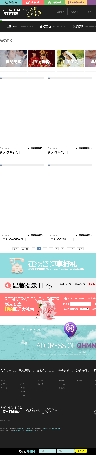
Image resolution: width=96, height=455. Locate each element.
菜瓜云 (10, 421)
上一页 (25, 249)
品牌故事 (8, 370)
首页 (15, 249)
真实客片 (46, 370)
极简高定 (22, 388)
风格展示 (26, 370)
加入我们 (4, 388)
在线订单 (62, 384)
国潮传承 (22, 391)
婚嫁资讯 (83, 370)
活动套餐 (66, 370)
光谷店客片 (41, 384)
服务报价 (62, 380)
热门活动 (62, 388)
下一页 (71, 249)
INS (21, 380)
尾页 (80, 249)
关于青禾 (4, 380)
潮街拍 (22, 384)
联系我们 (4, 384)
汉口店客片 (41, 380)
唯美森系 (22, 395)
